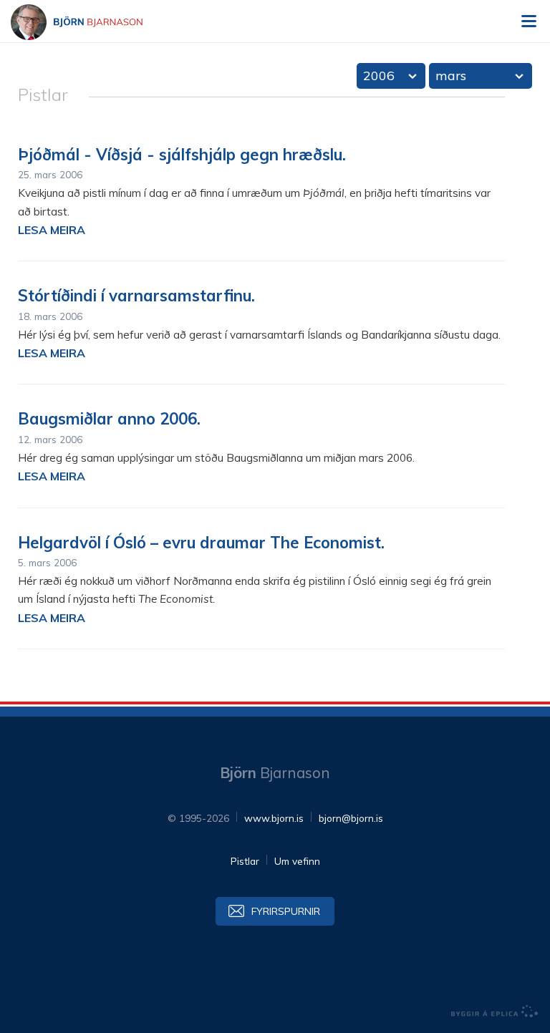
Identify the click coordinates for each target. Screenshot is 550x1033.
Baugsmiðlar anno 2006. (109, 419)
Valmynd (528, 21)
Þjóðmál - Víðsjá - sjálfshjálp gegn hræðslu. (182, 155)
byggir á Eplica (494, 1011)
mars (450, 75)
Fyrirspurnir (285, 911)
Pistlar (245, 861)
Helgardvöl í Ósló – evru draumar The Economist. (201, 543)
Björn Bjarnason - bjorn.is (89, 22)
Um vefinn (297, 861)
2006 (379, 75)
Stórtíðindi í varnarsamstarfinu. (136, 296)
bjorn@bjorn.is (351, 818)
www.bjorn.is (274, 818)
